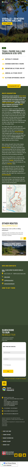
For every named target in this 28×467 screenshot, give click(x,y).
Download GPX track (14, 86)
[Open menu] (23, 2)
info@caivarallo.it (8, 280)
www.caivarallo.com (9, 284)
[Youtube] (24, 455)
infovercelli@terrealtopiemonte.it (11, 411)
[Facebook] (20, 455)
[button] (24, 238)
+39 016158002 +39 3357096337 (10, 408)
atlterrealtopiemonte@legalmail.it (11, 413)
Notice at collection (6, 465)
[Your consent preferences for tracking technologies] (2, 464)
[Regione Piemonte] (8, 453)
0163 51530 (7, 277)
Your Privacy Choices (10, 463)
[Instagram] (16, 455)
